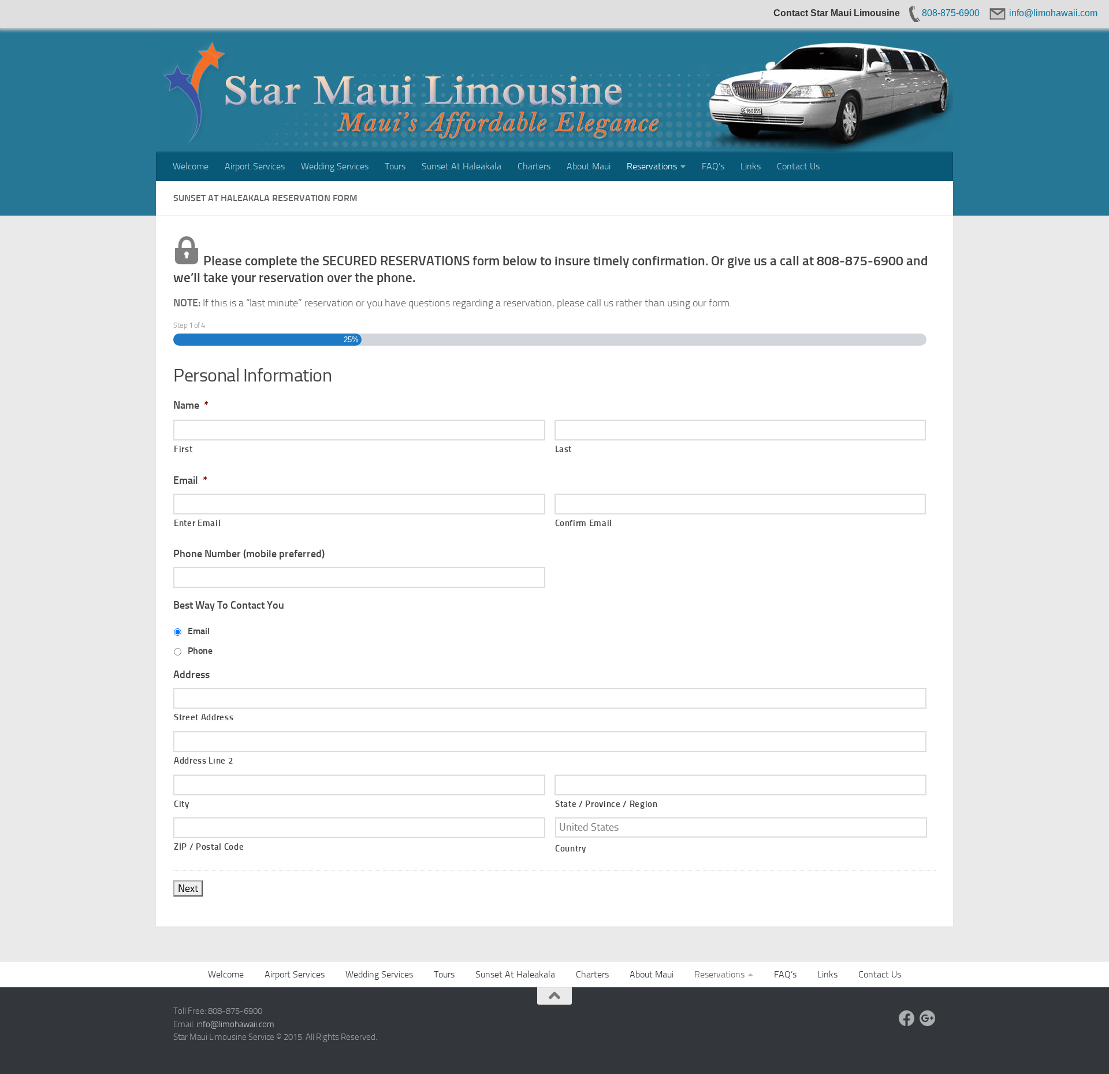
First (183, 449)
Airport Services (255, 166)
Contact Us (798, 166)
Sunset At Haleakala (461, 166)
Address (191, 674)
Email (190, 480)
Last (563, 449)
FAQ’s (713, 166)
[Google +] (928, 1018)
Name (191, 405)
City (181, 804)
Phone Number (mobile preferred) (249, 553)
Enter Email (197, 523)
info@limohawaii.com (235, 1024)
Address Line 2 (203, 760)
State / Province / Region (606, 804)
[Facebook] (907, 1018)
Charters (534, 166)
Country (570, 848)
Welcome (191, 166)
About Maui (589, 166)
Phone (200, 650)
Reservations (652, 166)
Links (750, 166)
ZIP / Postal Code (209, 847)
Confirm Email (584, 523)
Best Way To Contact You (228, 605)
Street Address (203, 717)
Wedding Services (335, 166)
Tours (395, 166)
